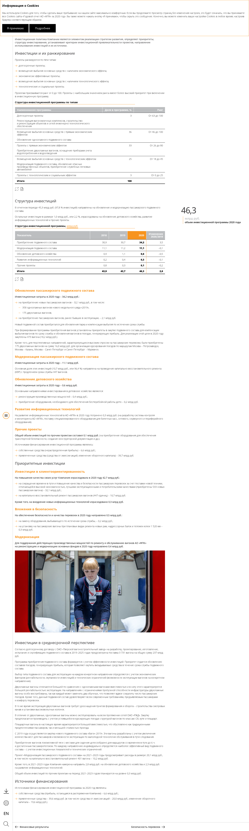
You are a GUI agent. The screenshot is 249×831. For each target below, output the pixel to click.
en (6, 813)
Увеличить (16, 189)
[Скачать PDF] (6, 791)
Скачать (21, 189)
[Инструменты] (6, 803)
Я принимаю (15, 28)
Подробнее (42, 28)
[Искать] (6, 824)
